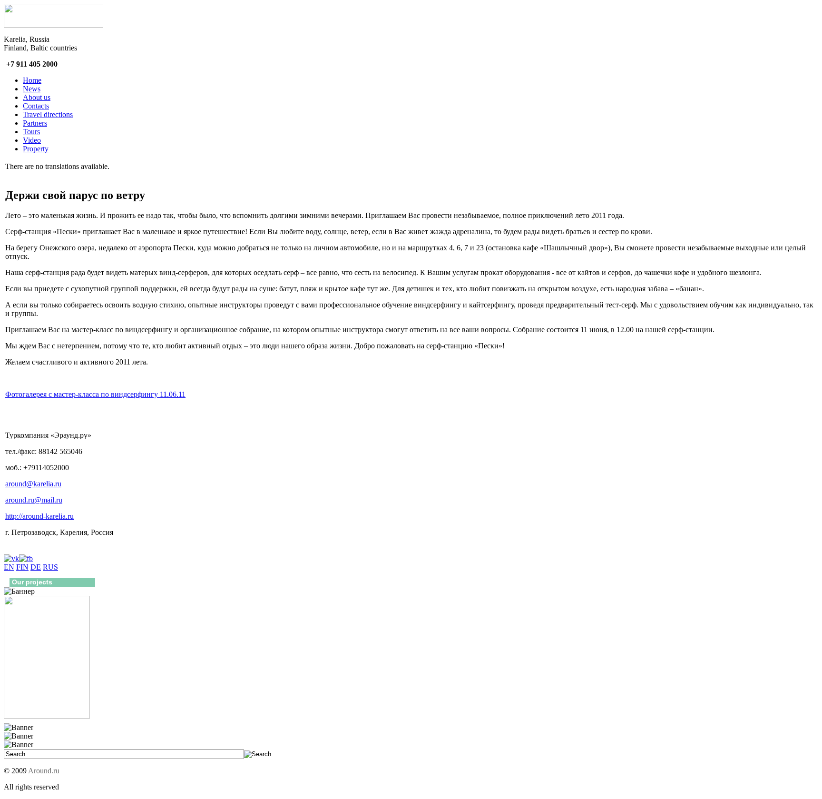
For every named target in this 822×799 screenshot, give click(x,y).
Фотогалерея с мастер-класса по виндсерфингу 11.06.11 (95, 394)
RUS (50, 567)
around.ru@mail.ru (33, 500)
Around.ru (43, 771)
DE (35, 567)
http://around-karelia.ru (39, 516)
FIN (22, 567)
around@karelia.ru (33, 484)
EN (9, 567)
